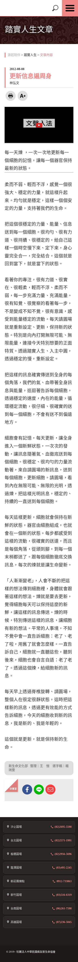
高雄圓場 (16, 922)
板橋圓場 (16, 854)
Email (50, 789)
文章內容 (46, 55)
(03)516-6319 (64, 894)
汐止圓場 (16, 826)
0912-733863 (64, 881)
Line (39, 789)
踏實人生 (30, 55)
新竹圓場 (16, 894)
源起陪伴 (14, 55)
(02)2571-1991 (63, 840)
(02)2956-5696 (63, 854)
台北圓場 (16, 840)
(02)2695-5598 (63, 826)
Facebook (27, 789)
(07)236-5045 (64, 922)
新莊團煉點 (18, 881)
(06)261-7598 (64, 908)
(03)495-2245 (64, 867)
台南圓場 (16, 908)
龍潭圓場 (16, 867)
